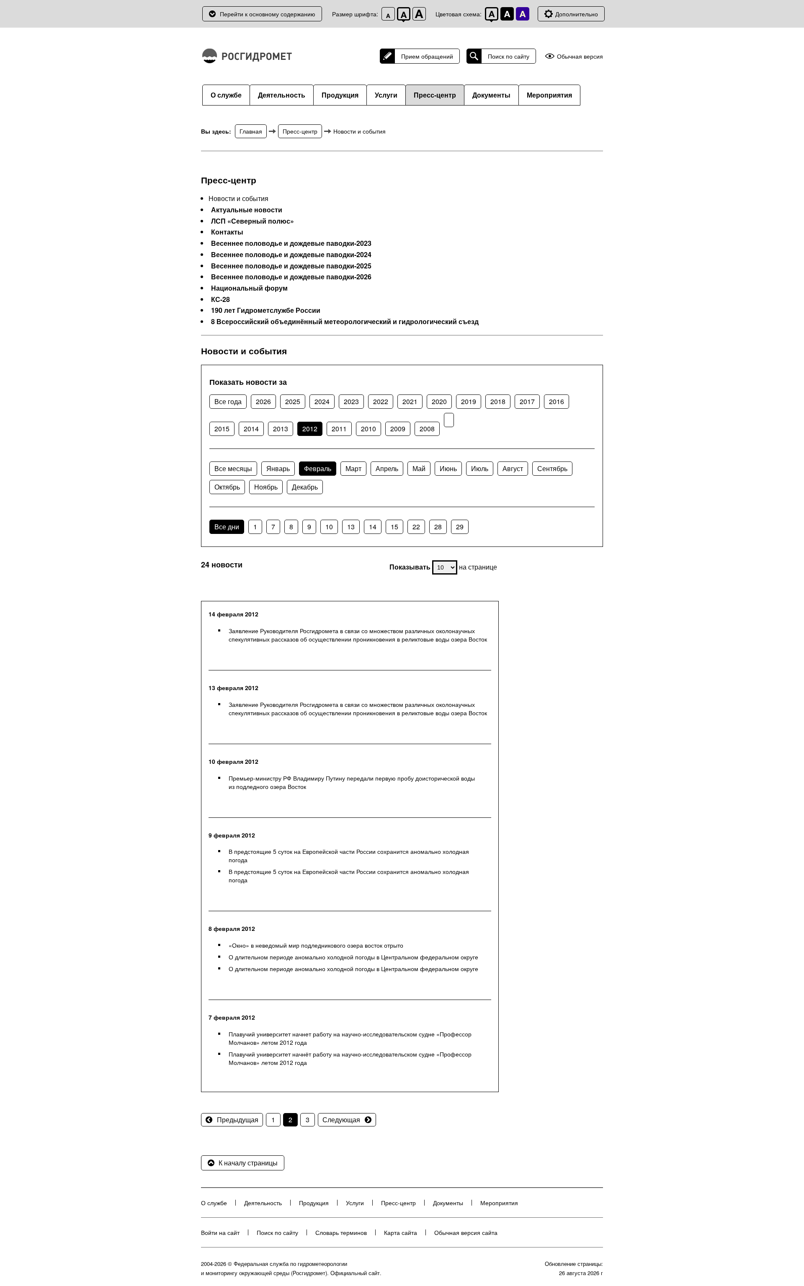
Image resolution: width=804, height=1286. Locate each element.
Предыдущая (237, 1119)
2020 (439, 401)
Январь (278, 468)
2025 (292, 401)
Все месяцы (233, 468)
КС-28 (220, 299)
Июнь (448, 468)
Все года (228, 401)
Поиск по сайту (508, 56)
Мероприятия (549, 95)
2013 (280, 428)
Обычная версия (580, 56)
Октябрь (227, 487)
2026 (263, 401)
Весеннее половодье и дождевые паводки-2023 (291, 243)
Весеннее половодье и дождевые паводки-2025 (291, 266)
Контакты (227, 232)
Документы (491, 95)
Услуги (386, 95)
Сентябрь (552, 468)
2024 (322, 401)
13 (351, 526)
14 (372, 526)
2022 (380, 401)
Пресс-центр (435, 95)
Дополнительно (576, 14)
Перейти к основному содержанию (267, 14)
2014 (251, 428)
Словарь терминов (341, 1232)
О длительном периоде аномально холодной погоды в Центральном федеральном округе (353, 957)
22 (416, 526)
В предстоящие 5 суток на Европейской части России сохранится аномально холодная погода (349, 855)
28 (438, 526)
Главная (251, 131)
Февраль (317, 468)
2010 (368, 428)
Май (418, 468)
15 (394, 526)
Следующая (341, 1119)
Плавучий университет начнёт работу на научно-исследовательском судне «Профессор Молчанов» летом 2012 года (350, 1058)
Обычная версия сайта (465, 1232)
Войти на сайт (220, 1232)
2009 (397, 428)
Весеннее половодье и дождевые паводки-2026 (291, 276)
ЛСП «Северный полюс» (252, 221)
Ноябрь (266, 487)
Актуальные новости (246, 209)
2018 (497, 401)
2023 (351, 401)
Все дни (226, 526)
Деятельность (281, 95)
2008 (427, 428)
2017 (527, 401)
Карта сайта (400, 1232)
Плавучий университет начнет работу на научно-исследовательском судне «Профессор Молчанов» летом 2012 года (350, 1038)
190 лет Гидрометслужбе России (265, 310)
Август (512, 468)
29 (460, 526)
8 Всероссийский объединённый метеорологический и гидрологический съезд (345, 321)
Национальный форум (249, 288)
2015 (221, 428)
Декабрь (305, 487)
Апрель (387, 468)
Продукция (340, 95)
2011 (339, 428)
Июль (479, 468)
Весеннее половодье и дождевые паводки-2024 (291, 254)
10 (329, 526)
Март (353, 468)
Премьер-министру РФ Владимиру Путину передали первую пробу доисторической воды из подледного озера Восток (352, 782)
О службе (226, 95)
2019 (468, 401)
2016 (556, 401)
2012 (309, 428)
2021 (409, 401)
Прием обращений (427, 56)
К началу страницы (248, 1162)
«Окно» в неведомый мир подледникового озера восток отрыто (316, 945)
